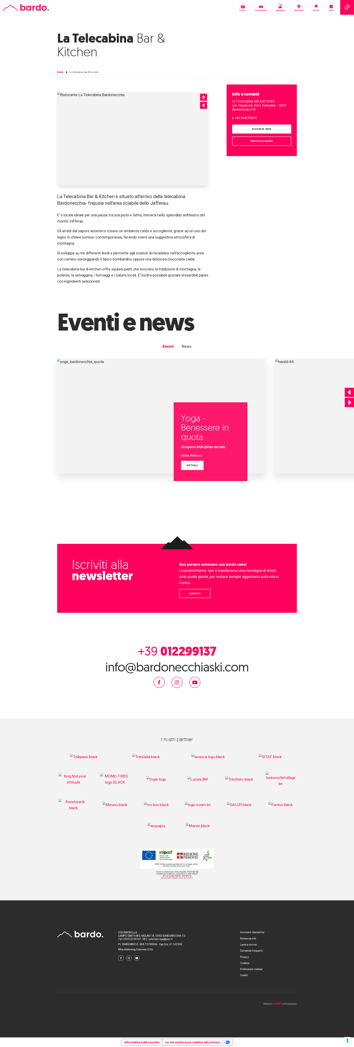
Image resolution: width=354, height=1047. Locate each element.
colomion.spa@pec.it (160, 939)
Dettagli (192, 465)
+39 (177, 651)
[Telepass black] (84, 756)
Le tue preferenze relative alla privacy (192, 1042)
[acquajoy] (156, 825)
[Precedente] (349, 392)
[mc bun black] (156, 804)
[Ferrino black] (280, 804)
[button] (203, 105)
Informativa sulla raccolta (141, 1042)
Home (60, 72)
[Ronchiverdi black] (73, 804)
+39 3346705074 (246, 118)
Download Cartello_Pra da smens (177, 878)
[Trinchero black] (239, 779)
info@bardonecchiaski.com (177, 667)
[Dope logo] (156, 779)
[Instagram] (177, 682)
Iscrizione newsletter (252, 932)
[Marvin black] (197, 825)
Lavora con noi (248, 944)
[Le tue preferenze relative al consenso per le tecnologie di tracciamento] (347, 1040)
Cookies (244, 963)
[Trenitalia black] (146, 756)
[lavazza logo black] (208, 756)
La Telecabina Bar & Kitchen (83, 72)
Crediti (244, 975)
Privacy (244, 957)
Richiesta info (261, 129)
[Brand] (26, 7)
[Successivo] (349, 402)
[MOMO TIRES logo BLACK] (115, 779)
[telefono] (142, 939)
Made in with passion (280, 1003)
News (186, 346)
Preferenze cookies (251, 969)
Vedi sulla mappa (261, 141)
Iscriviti (195, 593)
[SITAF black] (270, 756)
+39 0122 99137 (131, 939)
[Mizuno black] (115, 804)
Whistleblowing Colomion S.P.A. (135, 949)
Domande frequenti (251, 950)
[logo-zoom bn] (197, 804)
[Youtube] (194, 682)
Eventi (168, 346)
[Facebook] (159, 682)
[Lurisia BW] (197, 779)
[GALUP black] (239, 804)
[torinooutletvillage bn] (280, 779)
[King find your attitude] (73, 779)
